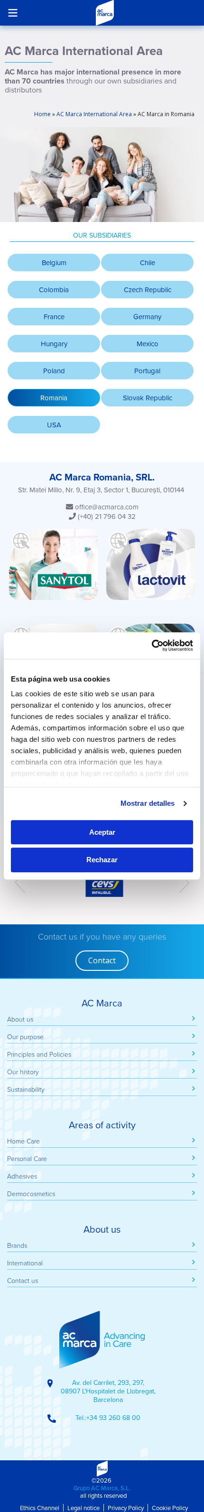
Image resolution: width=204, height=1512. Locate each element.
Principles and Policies (39, 1054)
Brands (17, 1245)
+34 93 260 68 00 (113, 1417)
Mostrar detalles (148, 803)
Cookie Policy (170, 1507)
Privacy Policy (126, 1507)
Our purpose (25, 1036)
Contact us (22, 1280)
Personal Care (27, 1158)
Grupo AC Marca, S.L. (102, 1488)
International (25, 1262)
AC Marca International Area (94, 114)
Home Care (23, 1140)
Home (42, 114)
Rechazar (102, 860)
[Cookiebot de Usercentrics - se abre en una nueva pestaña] (151, 645)
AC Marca (105, 13)
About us (20, 1018)
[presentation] (20, 882)
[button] (54, 397)
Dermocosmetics (31, 1193)
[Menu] (12, 12)
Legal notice (83, 1507)
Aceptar (102, 832)
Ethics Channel (39, 1507)
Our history (23, 1071)
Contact (102, 960)
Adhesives (22, 1175)
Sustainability (26, 1089)
